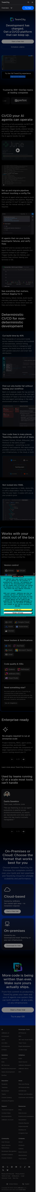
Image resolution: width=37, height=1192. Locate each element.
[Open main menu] (32, 2)
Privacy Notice (10, 599)
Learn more (17, 590)
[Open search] (28, 2)
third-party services (23, 601)
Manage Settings (18, 613)
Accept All (17, 609)
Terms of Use (25, 599)
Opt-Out (17, 606)
